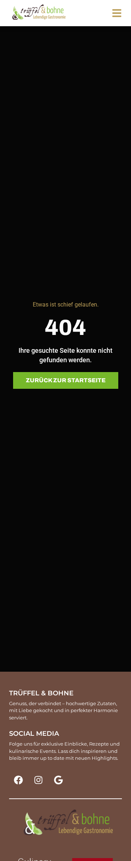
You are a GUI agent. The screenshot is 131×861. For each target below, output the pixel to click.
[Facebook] (18, 780)
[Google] (58, 780)
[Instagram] (38, 780)
